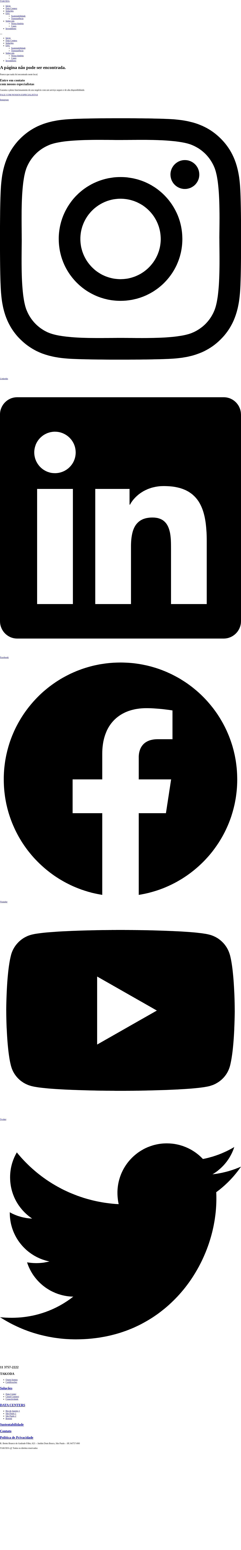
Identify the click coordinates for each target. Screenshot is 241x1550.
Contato (5, 1431)
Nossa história (17, 23)
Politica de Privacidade (16, 1437)
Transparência (17, 18)
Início (8, 6)
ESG (8, 13)
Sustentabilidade (18, 16)
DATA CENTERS (12, 1405)
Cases (13, 26)
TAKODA (5, 1)
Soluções (10, 11)
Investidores (11, 28)
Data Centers (11, 8)
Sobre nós (10, 21)
